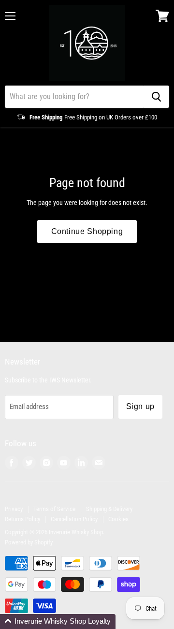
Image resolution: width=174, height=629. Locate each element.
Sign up (140, 406)
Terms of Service (54, 508)
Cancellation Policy (74, 519)
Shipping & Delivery (109, 508)
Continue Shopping (87, 231)
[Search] (156, 97)
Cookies (118, 519)
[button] (58, 621)
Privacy (14, 508)
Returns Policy (22, 519)
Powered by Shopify (29, 542)
